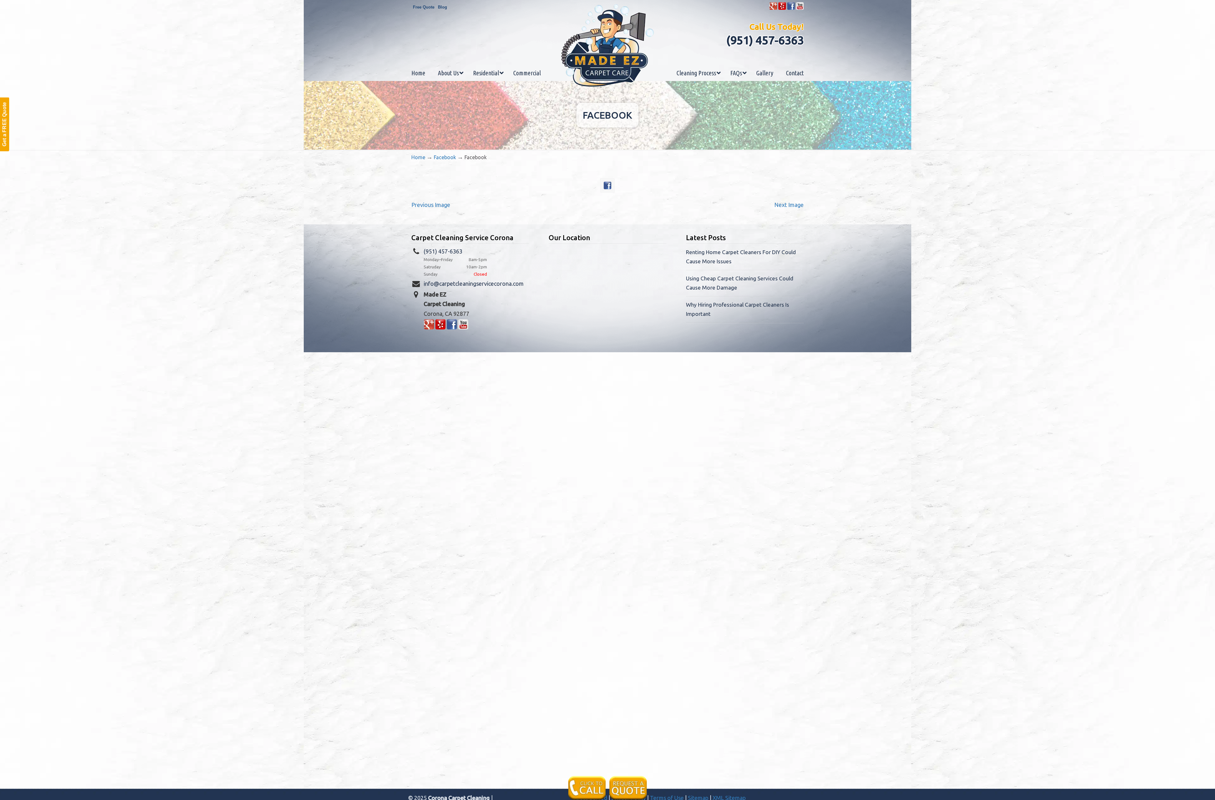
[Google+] (773, 8)
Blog (442, 7)
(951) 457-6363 (765, 40)
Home (418, 157)
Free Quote (423, 7)
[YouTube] (800, 8)
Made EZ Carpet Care (607, 45)
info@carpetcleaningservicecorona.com (474, 283)
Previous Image (430, 205)
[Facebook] (791, 8)
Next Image (789, 205)
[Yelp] (782, 8)
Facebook (445, 157)
